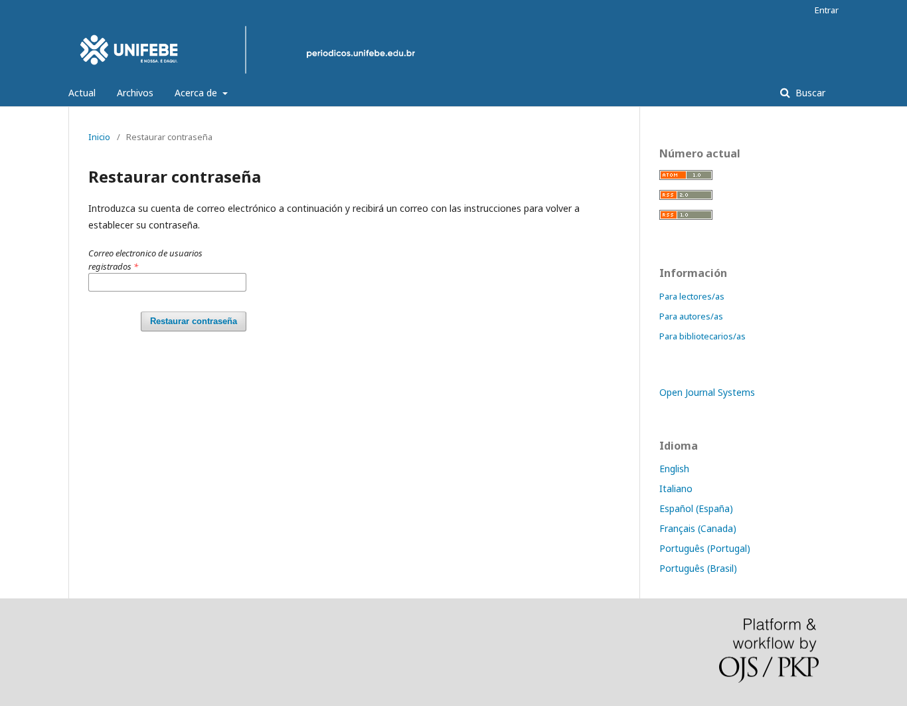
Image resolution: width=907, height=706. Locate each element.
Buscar (809, 92)
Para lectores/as (691, 296)
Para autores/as (691, 316)
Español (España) (696, 508)
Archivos (135, 92)
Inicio (99, 137)
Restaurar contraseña (193, 321)
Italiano (676, 488)
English (674, 468)
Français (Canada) (697, 528)
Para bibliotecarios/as (702, 336)
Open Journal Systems (707, 392)
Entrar (827, 10)
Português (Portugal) (704, 548)
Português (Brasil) (698, 568)
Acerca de (197, 92)
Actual (82, 92)
